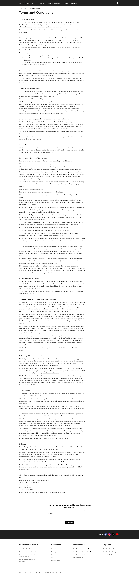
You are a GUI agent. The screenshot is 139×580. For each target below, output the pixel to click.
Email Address (51, 513)
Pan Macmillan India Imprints (111, 549)
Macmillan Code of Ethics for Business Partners (27, 555)
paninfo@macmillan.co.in (37, 75)
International (79, 544)
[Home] (26, 3)
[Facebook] (105, 534)
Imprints (107, 544)
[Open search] (118, 3)
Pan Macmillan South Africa (81, 552)
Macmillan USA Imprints (110, 555)
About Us (74, 3)
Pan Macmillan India (28, 544)
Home (20, 8)
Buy (52, 557)
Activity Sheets (55, 560)
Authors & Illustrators (54, 3)
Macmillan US (77, 557)
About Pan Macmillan (25, 549)
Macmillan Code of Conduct (27, 552)
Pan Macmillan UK (78, 555)
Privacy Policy (23, 573)
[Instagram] (109, 534)
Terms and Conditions (36, 573)
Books (42, 3)
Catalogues (54, 552)
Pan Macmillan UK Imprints (111, 552)
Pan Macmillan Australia (80, 549)
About (26, 8)
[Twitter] (113, 534)
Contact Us (54, 549)
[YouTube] (117, 534)
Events (66, 3)
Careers (53, 555)
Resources (56, 544)
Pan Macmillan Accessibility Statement (27, 560)
